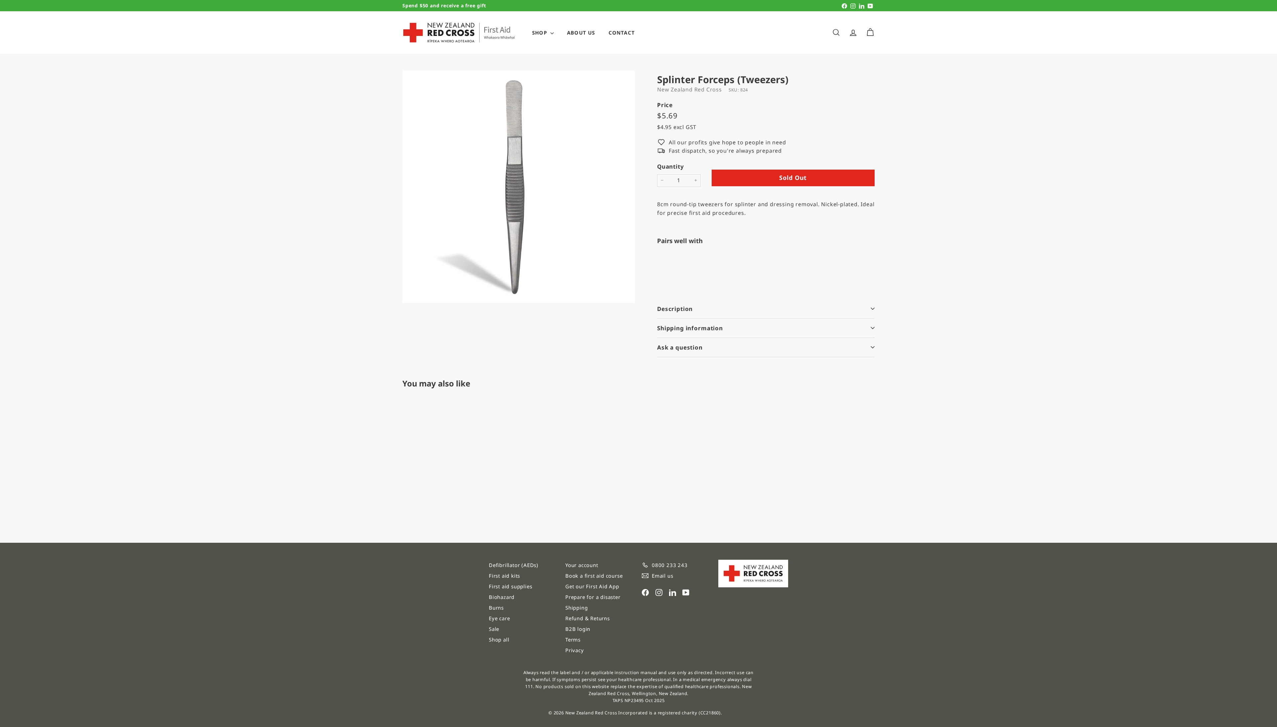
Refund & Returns (587, 618)
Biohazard (501, 597)
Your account (581, 565)
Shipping (576, 607)
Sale (494, 629)
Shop (540, 32)
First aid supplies (510, 586)
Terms (573, 639)
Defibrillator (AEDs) (513, 565)
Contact (622, 32)
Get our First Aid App (592, 586)
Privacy (574, 650)
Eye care (499, 618)
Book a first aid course (594, 575)
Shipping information (690, 328)
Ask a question (680, 347)
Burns (496, 607)
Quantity (670, 166)
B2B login (577, 629)
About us (581, 32)
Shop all (499, 639)
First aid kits (504, 575)
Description (675, 308)
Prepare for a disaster (593, 597)
